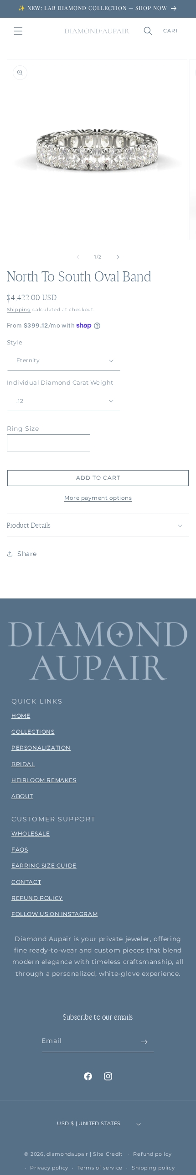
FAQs (19, 849)
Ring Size (23, 428)
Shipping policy (153, 1167)
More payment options (98, 497)
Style (14, 342)
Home (20, 715)
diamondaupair (67, 1153)
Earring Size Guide (44, 865)
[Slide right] (118, 257)
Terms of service (100, 1167)
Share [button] (27, 554)
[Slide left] (78, 257)
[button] (18, 31)
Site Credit (108, 1153)
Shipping (19, 309)
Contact (26, 882)
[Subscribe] (144, 1042)
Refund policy (152, 1154)
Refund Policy (37, 897)
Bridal (23, 764)
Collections (33, 731)
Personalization (41, 747)
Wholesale (30, 833)
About (22, 796)
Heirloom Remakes (44, 780)
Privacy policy (49, 1167)
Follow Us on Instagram (54, 913)
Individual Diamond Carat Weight (60, 382)
